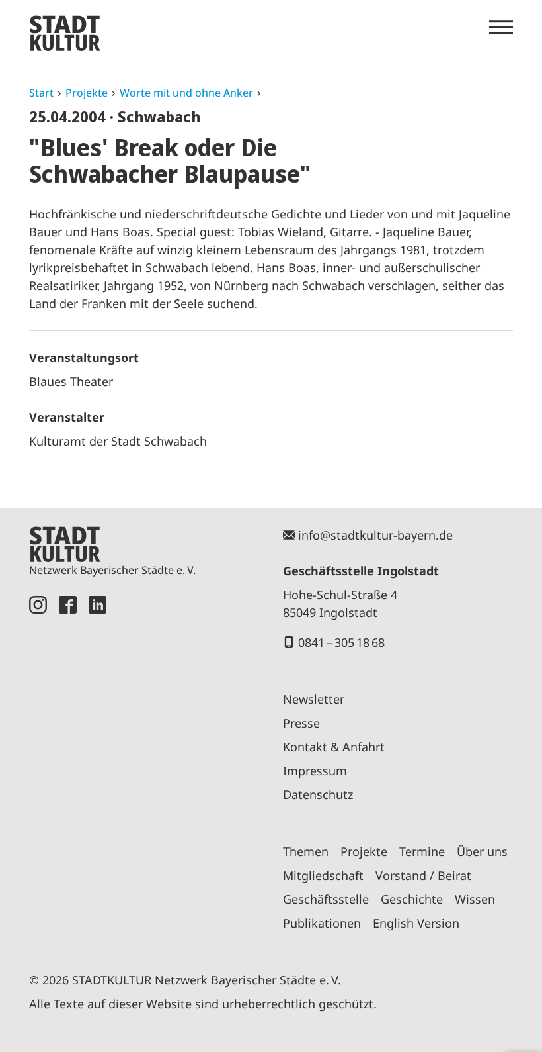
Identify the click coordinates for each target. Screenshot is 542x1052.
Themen (306, 851)
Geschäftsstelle (326, 899)
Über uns (482, 851)
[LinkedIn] (97, 768)
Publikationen (322, 923)
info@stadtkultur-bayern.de (375, 535)
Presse (301, 723)
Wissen (475, 899)
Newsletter (313, 699)
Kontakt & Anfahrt (334, 747)
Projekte (86, 92)
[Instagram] (38, 768)
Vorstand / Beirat (423, 875)
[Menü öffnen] (501, 27)
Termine (422, 851)
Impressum (315, 771)
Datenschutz (318, 794)
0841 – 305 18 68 (341, 642)
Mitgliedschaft (323, 875)
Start (41, 92)
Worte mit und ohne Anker (186, 92)
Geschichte (412, 899)
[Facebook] (68, 768)
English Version (416, 923)
